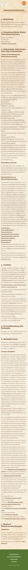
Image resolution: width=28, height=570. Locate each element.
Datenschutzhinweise (14, 556)
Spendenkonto (14, 554)
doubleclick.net (12, 303)
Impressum (14, 559)
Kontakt (14, 561)
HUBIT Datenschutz (8, 280)
